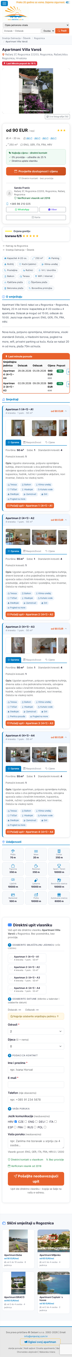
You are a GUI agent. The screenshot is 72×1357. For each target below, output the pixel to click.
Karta (37, 217)
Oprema (15, 442)
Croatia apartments (45, 1348)
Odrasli (14, 1024)
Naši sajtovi (29, 1348)
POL (41, 1127)
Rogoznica (39, 38)
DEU (42, 1121)
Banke (59, 1348)
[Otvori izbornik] (4, 3)
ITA (51, 1121)
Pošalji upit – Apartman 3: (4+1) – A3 (31, 723)
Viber (54, 209)
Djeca (18, 1039)
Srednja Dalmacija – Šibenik (16, 38)
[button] (36, 234)
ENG (31, 1121)
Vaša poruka (24, 1134)
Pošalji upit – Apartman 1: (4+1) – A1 (31, 505)
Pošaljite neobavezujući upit (38, 1178)
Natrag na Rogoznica (17, 246)
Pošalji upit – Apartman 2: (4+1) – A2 (31, 614)
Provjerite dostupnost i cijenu (38, 171)
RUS (30, 1127)
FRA (21, 1127)
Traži (63, 30)
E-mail (13, 1078)
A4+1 (29, 138)
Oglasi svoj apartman (42, 1342)
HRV (11, 1121)
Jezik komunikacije (29, 1116)
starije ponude (15, 1348)
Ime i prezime (18, 1063)
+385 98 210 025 (20, 203)
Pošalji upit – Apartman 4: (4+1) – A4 (31, 831)
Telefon (22, 1093)
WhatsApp (23, 209)
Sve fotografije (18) (58, 116)
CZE (21, 1121)
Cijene (51, 442)
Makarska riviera (47, 1352)
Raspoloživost (33, 442)
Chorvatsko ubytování (27, 1352)
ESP (11, 1127)
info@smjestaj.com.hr (36, 1336)
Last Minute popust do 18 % (21, 63)
